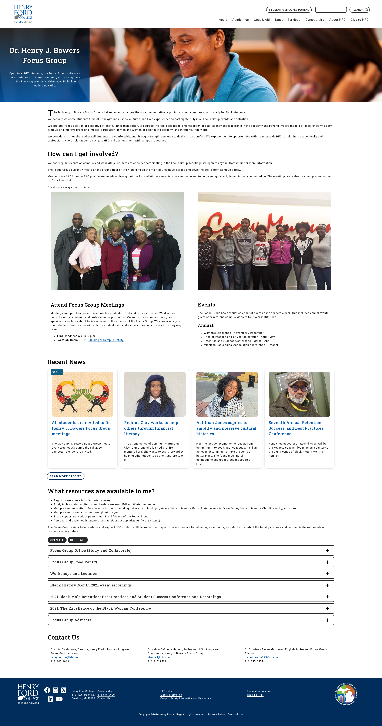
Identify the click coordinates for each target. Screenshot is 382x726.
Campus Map (105, 691)
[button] (191, 550)
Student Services (287, 19)
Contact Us (103, 698)
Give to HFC (360, 19)
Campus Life (314, 19)
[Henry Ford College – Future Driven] (28, 695)
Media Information (171, 694)
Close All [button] (77, 540)
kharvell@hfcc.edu (160, 657)
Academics (240, 19)
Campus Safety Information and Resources (185, 698)
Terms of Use (236, 714)
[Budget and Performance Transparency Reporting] (346, 695)
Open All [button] (57, 540)
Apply (223, 19)
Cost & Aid (262, 19)
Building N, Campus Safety (106, 340)
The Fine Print (255, 694)
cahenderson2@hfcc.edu (261, 657)
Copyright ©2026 (149, 714)
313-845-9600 (106, 694)
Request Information (259, 691)
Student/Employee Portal (289, 9)
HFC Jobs (166, 691)
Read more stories (66, 476)
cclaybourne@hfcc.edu (66, 657)
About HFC (337, 19)
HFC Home (23, 14)
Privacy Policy (216, 714)
